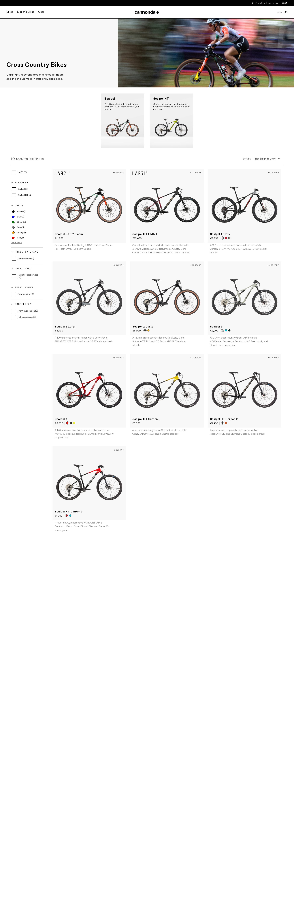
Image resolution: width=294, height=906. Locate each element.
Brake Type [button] (23, 268)
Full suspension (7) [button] (27, 317)
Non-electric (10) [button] (26, 294)
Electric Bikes (25, 12)
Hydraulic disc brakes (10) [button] (28, 276)
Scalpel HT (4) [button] (25, 195)
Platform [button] (21, 182)
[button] (18, 212)
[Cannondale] (147, 12)
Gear (41, 12)
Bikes (9, 12)
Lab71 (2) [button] (22, 172)
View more (16, 242)
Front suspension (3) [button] (28, 311)
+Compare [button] (118, 172)
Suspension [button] (23, 304)
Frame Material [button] (26, 251)
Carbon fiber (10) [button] (26, 258)
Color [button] (19, 205)
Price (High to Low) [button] (264, 158)
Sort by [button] (247, 158)
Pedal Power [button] (24, 287)
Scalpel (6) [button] (23, 189)
